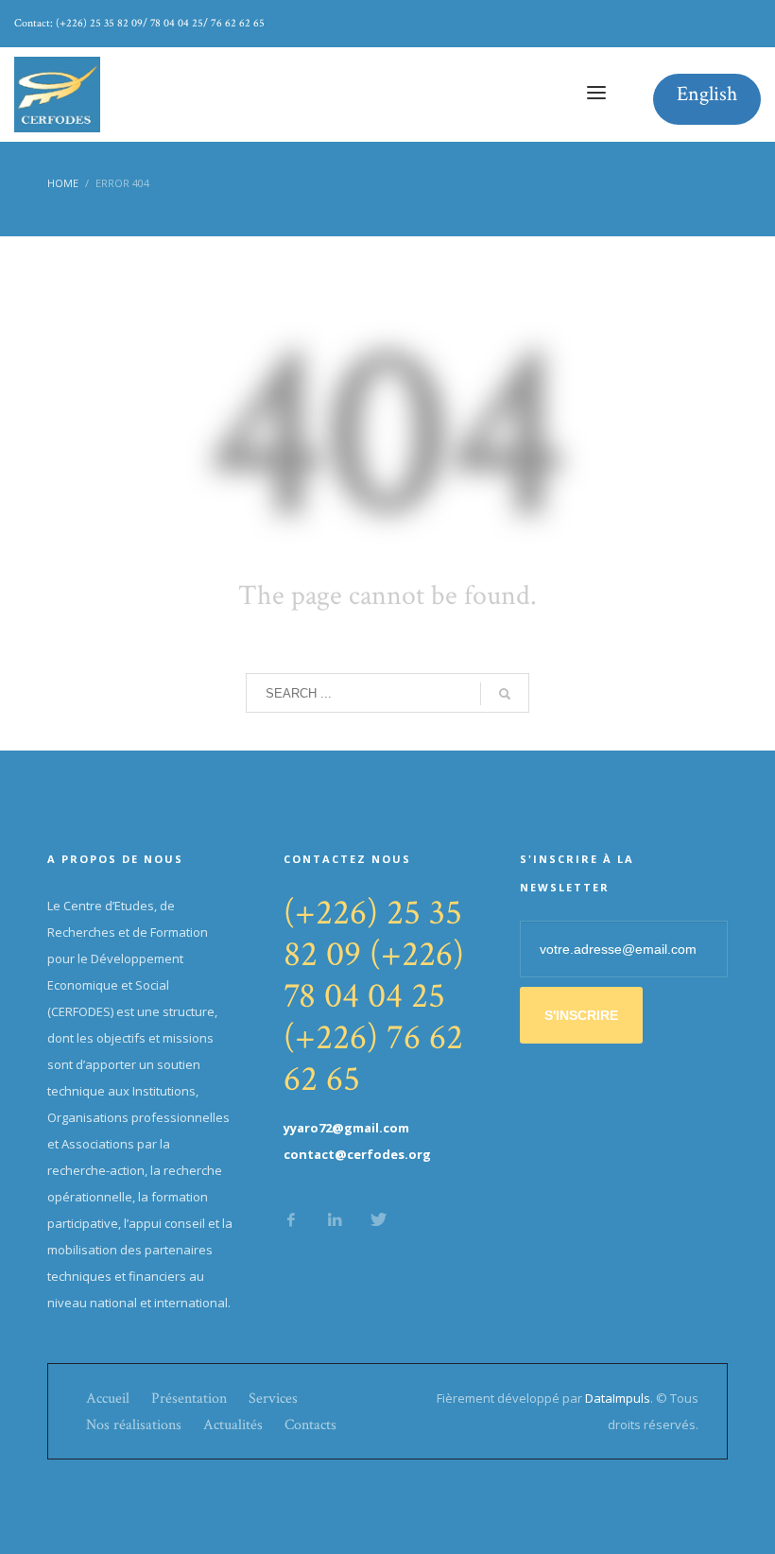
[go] (504, 694)
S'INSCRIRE (581, 1015)
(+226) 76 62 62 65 (373, 1058)
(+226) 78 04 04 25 (374, 975)
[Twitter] (378, 1219)
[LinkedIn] (334, 1219)
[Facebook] (291, 1219)
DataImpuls (617, 1398)
